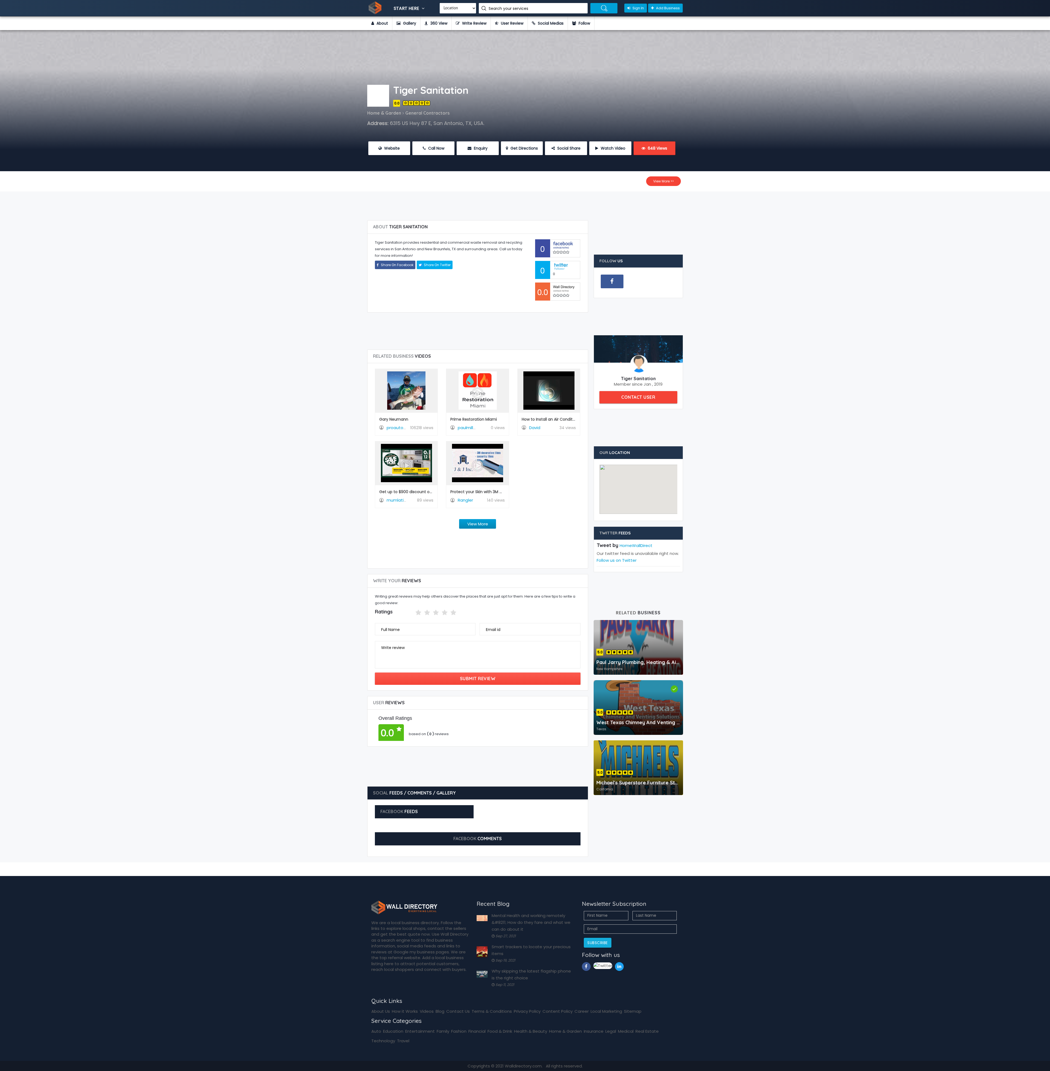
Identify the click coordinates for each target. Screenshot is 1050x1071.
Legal (610, 1031)
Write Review (473, 23)
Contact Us (458, 1011)
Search (603, 8)
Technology (383, 1041)
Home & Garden (565, 1031)
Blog (440, 1011)
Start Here (407, 8)
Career (581, 1011)
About (381, 23)
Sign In (638, 8)
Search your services (509, 8)
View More (477, 524)
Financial (477, 1031)
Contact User (638, 397)
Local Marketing (606, 1011)
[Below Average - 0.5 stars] (412, 612)
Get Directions (523, 148)
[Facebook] (612, 281)
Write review (393, 647)
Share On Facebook (396, 265)
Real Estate (647, 1031)
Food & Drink (500, 1031)
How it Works (405, 1011)
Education (393, 1031)
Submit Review (478, 678)
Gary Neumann (393, 419)
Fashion (458, 1031)
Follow (584, 23)
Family (443, 1031)
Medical (626, 1031)
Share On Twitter (437, 265)
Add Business (667, 8)
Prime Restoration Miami (473, 419)
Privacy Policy (527, 1011)
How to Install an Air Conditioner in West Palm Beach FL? (575, 419)
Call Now (435, 148)
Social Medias (550, 23)
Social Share (568, 148)
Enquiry (480, 148)
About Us (380, 1011)
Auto (376, 1031)
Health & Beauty (530, 1031)
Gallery (409, 23)
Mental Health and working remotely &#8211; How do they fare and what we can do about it (531, 922)
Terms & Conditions (492, 1011)
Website (391, 148)
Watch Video (612, 148)
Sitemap (632, 1011)
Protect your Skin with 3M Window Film (486, 491)
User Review (511, 23)
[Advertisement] (525, 203)
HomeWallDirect (636, 545)
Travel (403, 1041)
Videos (427, 1011)
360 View (438, 23)
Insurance (593, 1031)
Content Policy (557, 1011)
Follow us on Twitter (617, 560)
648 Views (657, 148)
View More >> (663, 181)
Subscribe (597, 942)
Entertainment (420, 1031)
